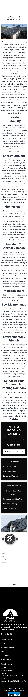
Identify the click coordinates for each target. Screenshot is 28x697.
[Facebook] (1, 634)
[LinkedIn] (5, 634)
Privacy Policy (6, 659)
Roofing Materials (7, 647)
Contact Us (5, 655)
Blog (2, 651)
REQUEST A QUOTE (13, 452)
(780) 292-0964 (15, 445)
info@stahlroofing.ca (8, 670)
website (15, 419)
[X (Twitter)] (8, 634)
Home (3, 643)
